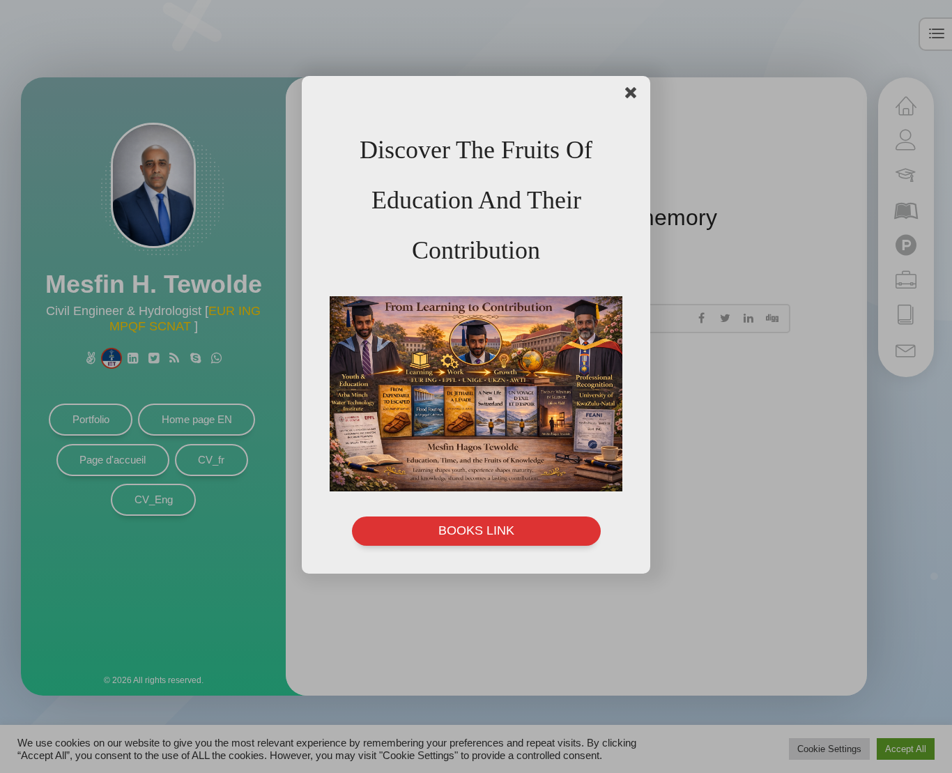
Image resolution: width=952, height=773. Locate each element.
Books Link (476, 530)
